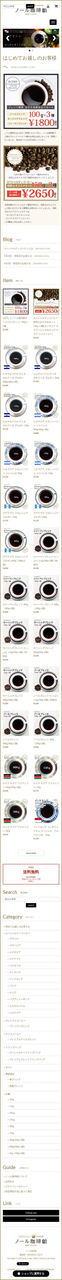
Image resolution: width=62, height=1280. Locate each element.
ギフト (9, 1067)
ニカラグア (15, 1012)
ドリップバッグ (13, 1047)
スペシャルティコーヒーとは (18, 248)
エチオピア (15, 952)
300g (12, 1126)
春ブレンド (15, 1079)
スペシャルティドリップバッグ (25, 1052)
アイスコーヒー (13, 1034)
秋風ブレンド (16, 1086)
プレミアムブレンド (20, 1026)
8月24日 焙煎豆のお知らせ (18, 256)
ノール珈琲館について (16, 1176)
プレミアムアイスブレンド (23, 1039)
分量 (8, 1094)
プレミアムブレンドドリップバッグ (27, 1059)
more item (31, 853)
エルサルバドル (17, 1006)
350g (12, 1133)
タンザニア (15, 972)
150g (12, 1106)
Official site (31, 1212)
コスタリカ (15, 965)
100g (12, 1099)
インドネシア (16, 979)
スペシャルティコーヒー (18, 933)
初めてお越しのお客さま (18, 926)
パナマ (13, 986)
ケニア (13, 992)
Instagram (31, 1219)
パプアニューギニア (20, 999)
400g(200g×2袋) (17, 1140)
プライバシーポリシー (16, 1186)
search (30, 6)
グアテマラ (15, 959)
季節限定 (10, 1074)
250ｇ (12, 1119)
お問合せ (9, 1181)
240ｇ (12, 1113)
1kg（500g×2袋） (18, 1153)
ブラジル (14, 938)
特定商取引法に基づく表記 (18, 1191)
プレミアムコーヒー (16, 1020)
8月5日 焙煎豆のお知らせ (17, 263)
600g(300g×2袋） (18, 1146)
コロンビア (15, 945)
